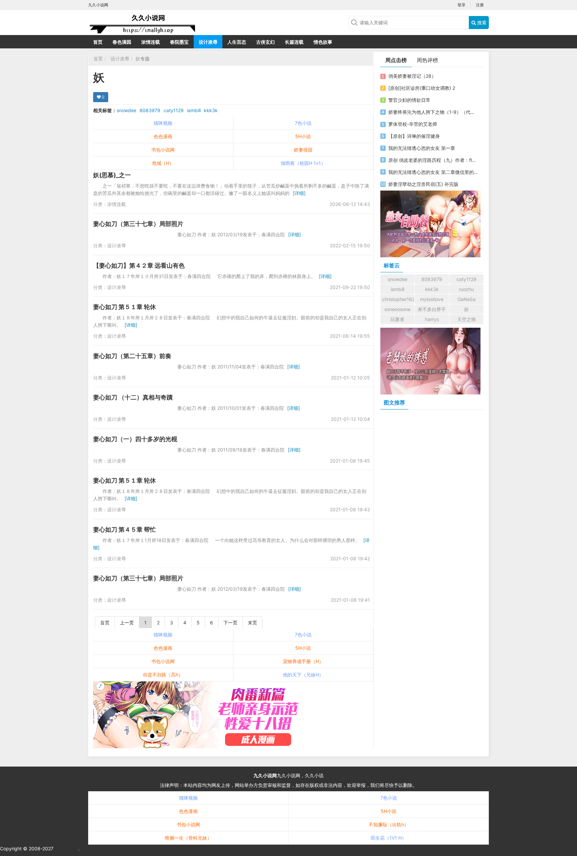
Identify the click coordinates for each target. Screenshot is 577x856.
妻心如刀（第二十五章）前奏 (132, 355)
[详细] (299, 193)
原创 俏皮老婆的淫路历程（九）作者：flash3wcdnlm (433, 160)
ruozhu (466, 289)
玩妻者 (397, 319)
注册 (480, 4)
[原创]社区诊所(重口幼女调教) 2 (421, 88)
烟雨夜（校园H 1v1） (303, 163)
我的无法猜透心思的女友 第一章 (421, 148)
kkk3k (211, 110)
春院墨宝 (179, 42)
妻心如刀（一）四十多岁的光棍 (135, 439)
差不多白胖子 (432, 309)
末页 (252, 622)
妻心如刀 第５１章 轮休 (124, 306)
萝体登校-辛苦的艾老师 (412, 124)
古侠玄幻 (265, 42)
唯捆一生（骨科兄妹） (188, 838)
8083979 (150, 110)
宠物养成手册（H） (303, 661)
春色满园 (122, 42)
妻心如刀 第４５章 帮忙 (124, 529)
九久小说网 (265, 775)
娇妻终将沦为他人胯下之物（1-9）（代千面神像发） (433, 112)
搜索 (481, 22)
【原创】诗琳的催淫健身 (414, 136)
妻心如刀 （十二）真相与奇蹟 (133, 397)
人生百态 (236, 42)
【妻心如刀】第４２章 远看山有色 (139, 265)
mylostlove (431, 299)
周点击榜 (396, 60)
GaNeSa (466, 299)
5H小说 (303, 136)
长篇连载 (294, 42)
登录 (461, 4)
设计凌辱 (208, 42)
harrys (432, 319)
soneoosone (397, 309)
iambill (194, 110)
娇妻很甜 (303, 150)
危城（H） (163, 163)
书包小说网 (163, 150)
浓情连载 (150, 42)
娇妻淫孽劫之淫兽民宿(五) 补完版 (423, 184)
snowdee (126, 110)
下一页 (230, 622)
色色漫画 (163, 136)
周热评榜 (427, 60)
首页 (98, 42)
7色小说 (303, 123)
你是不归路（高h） (163, 674)
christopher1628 (398, 299)
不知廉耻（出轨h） (389, 824)
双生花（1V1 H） (388, 838)
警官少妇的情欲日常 (409, 100)
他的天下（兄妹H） (303, 674)
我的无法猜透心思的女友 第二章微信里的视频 (433, 172)
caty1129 (174, 110)
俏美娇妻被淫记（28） (412, 76)
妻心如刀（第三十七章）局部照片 (138, 223)
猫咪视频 (163, 123)
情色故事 (323, 42)
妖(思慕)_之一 (112, 175)
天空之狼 (466, 319)
